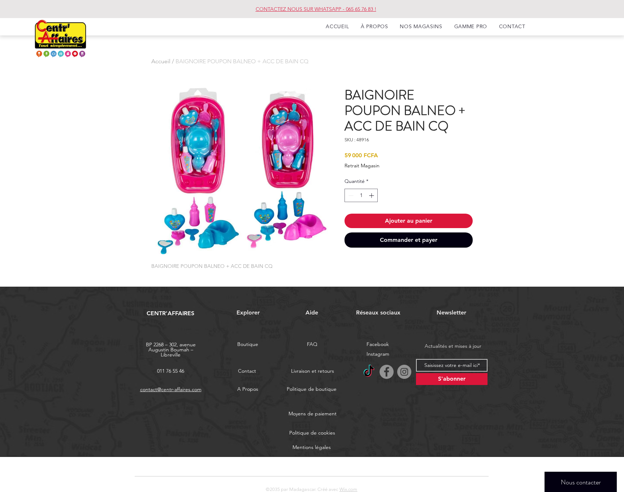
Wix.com (348, 489)
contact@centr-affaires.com (171, 389)
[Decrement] (350, 195)
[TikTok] (369, 372)
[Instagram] (404, 372)
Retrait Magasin (362, 165)
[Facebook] (387, 372)
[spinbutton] (361, 195)
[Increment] (372, 195)
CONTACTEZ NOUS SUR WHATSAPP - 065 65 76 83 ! (316, 9)
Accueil (160, 61)
